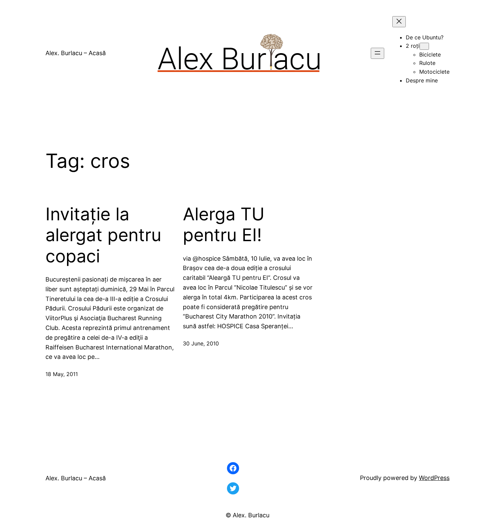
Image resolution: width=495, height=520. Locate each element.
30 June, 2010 (201, 343)
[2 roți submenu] (424, 46)
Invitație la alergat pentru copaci (103, 235)
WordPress (434, 477)
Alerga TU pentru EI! (224, 225)
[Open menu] (377, 53)
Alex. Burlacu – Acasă (75, 53)
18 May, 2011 (61, 374)
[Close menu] (399, 21)
